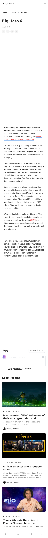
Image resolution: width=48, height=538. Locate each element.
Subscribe (18, 369)
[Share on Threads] (12, 31)
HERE (33, 220)
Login (10, 369)
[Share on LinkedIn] (16, 31)
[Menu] (45, 3)
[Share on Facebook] (3, 31)
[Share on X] (8, 31)
